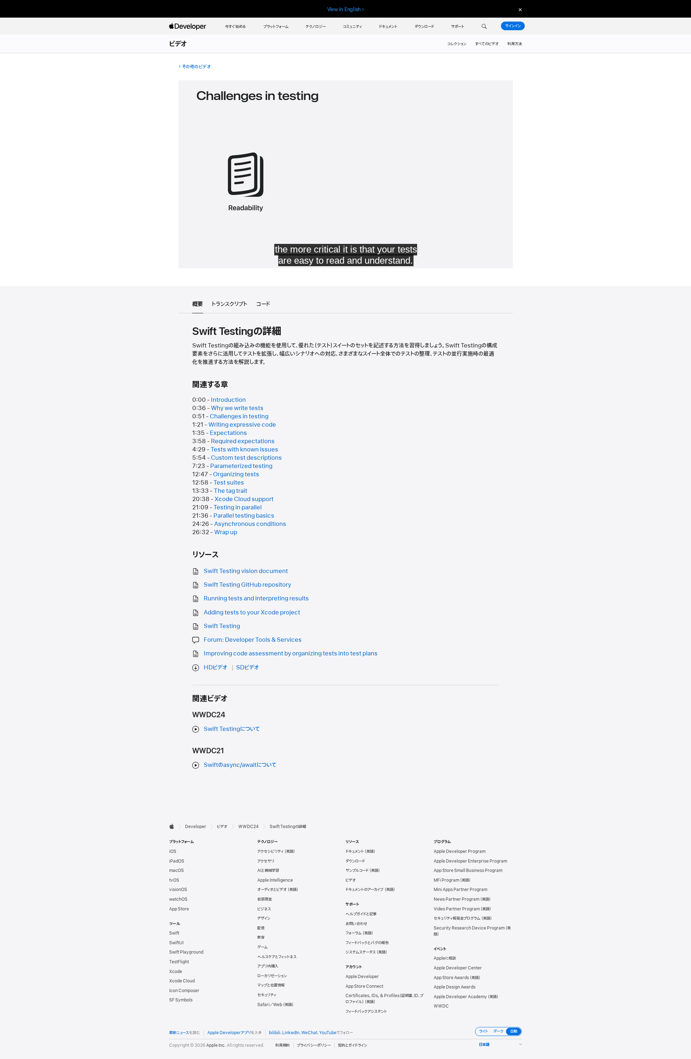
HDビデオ (215, 667)
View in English (344, 9)
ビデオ (178, 44)
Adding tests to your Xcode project (252, 612)
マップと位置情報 (271, 985)
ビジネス (264, 909)
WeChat (309, 1032)
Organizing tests (236, 474)
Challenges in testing (239, 416)
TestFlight (179, 961)
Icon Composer (184, 990)
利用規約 (282, 1045)
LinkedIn (290, 1032)
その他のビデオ (196, 67)
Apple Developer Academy (460, 996)
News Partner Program (456, 899)
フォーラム (354, 933)
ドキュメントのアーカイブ (365, 889)
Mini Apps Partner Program (460, 889)
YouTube (328, 1032)
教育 (261, 937)
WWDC (441, 1006)
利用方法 (514, 43)
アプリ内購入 (267, 966)
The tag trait (230, 491)
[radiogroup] (498, 1031)
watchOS (178, 899)
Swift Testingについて (232, 729)
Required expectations (243, 441)
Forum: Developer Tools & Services (253, 640)
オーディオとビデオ (272, 889)
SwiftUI (176, 942)
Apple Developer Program (459, 851)
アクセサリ (265, 861)
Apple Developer (362, 976)
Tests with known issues (244, 449)
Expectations (228, 433)
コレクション (456, 43)
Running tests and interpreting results (256, 598)
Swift (174, 933)
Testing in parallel (237, 507)
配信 (261, 928)
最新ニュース (179, 1032)
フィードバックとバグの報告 (367, 942)
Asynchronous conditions (250, 524)
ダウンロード (355, 861)
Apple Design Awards (454, 987)
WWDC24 (248, 826)
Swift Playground (186, 952)
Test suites (228, 482)
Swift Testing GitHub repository (247, 584)
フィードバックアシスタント (366, 1011)
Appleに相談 (445, 958)
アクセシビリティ (270, 851)
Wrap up (225, 532)
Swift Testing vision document (246, 571)
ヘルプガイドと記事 (361, 914)
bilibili (274, 1032)
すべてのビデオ (487, 43)
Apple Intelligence (275, 880)
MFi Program (446, 880)
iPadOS (176, 861)
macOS (176, 870)
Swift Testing (222, 626)
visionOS (178, 889)
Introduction (228, 400)
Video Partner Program (457, 909)
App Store (179, 909)
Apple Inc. (216, 1045)
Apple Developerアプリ (229, 1032)
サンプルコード (357, 870)
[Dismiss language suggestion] (519, 9)
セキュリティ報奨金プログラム (457, 918)
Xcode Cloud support (244, 499)
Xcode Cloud (182, 980)
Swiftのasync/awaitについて (240, 765)
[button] (484, 27)
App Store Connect (364, 986)
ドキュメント (355, 851)
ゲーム (262, 947)
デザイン (263, 918)
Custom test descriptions (246, 458)
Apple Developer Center (458, 968)
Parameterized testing (241, 466)
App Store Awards (451, 977)
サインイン (513, 25)
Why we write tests (237, 408)
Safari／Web (269, 1004)
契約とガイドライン (352, 1045)
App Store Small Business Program (468, 870)
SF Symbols (181, 1000)
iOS (172, 851)
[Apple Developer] (188, 27)
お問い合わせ (356, 923)
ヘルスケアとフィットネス (277, 956)
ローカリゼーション (272, 975)
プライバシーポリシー (314, 1045)
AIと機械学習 (268, 870)
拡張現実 (264, 899)
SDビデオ (247, 667)
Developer (195, 826)
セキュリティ (266, 994)
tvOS (174, 880)
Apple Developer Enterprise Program (470, 861)
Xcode (175, 971)
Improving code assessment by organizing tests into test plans (291, 653)
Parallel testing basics (243, 515)
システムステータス (361, 952)
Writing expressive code (242, 424)
